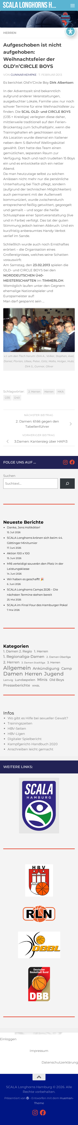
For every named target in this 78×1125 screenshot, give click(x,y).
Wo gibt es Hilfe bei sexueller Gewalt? (38, 718)
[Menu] (72, 5)
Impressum (39, 1051)
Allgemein (17, 668)
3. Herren (53, 662)
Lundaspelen (25, 680)
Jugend (54, 673)
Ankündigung (46, 668)
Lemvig (8, 680)
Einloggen (8, 1039)
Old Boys (56, 680)
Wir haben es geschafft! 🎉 (25, 579)
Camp (66, 668)
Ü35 (7, 397)
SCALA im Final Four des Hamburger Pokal (37, 605)
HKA (61, 391)
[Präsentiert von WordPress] (27, 1098)
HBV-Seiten (17, 728)
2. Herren (34, 391)
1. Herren (41, 651)
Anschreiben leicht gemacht (30, 749)
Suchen (9, 476)
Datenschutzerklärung (60, 1062)
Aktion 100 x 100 (18, 553)
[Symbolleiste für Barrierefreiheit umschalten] (70, 31)
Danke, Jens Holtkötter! (23, 527)
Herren (9, 33)
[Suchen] (67, 483)
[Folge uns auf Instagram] (65, 462)
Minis (42, 679)
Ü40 (17, 397)
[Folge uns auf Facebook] (72, 462)
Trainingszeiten (20, 723)
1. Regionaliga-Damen (23, 656)
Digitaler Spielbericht (25, 739)
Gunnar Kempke (24, 74)
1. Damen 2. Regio (17, 651)
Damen (13, 673)
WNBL (36, 685)
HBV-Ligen (16, 734)
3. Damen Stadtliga (33, 662)
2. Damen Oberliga (58, 656)
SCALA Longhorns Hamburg (31, 5)
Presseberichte (16, 685)
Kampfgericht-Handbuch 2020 (33, 744)
